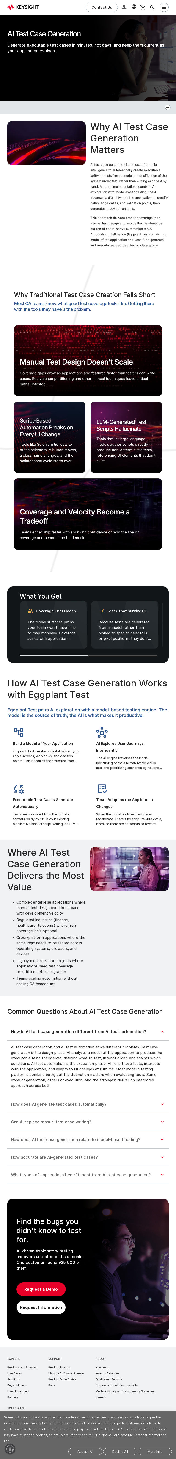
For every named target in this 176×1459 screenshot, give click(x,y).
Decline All (120, 1451)
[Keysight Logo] (25, 7)
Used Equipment (18, 1391)
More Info (155, 1451)
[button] (124, 7)
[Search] (152, 7)
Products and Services (22, 1367)
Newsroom (103, 1367)
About (101, 1358)
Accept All (85, 1451)
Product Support (59, 1367)
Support (55, 1358)
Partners (12, 1397)
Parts (51, 1385)
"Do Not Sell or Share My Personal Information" (130, 1435)
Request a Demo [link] (41, 1289)
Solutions (13, 1379)
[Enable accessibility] (10, 1448)
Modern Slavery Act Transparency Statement (125, 1391)
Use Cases (14, 1373)
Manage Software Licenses (66, 1373)
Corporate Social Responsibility (117, 1385)
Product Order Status (62, 1379)
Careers (101, 1397)
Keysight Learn (17, 1385)
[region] (88, 360)
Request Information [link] (41, 1307)
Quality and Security (109, 1379)
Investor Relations (107, 1373)
